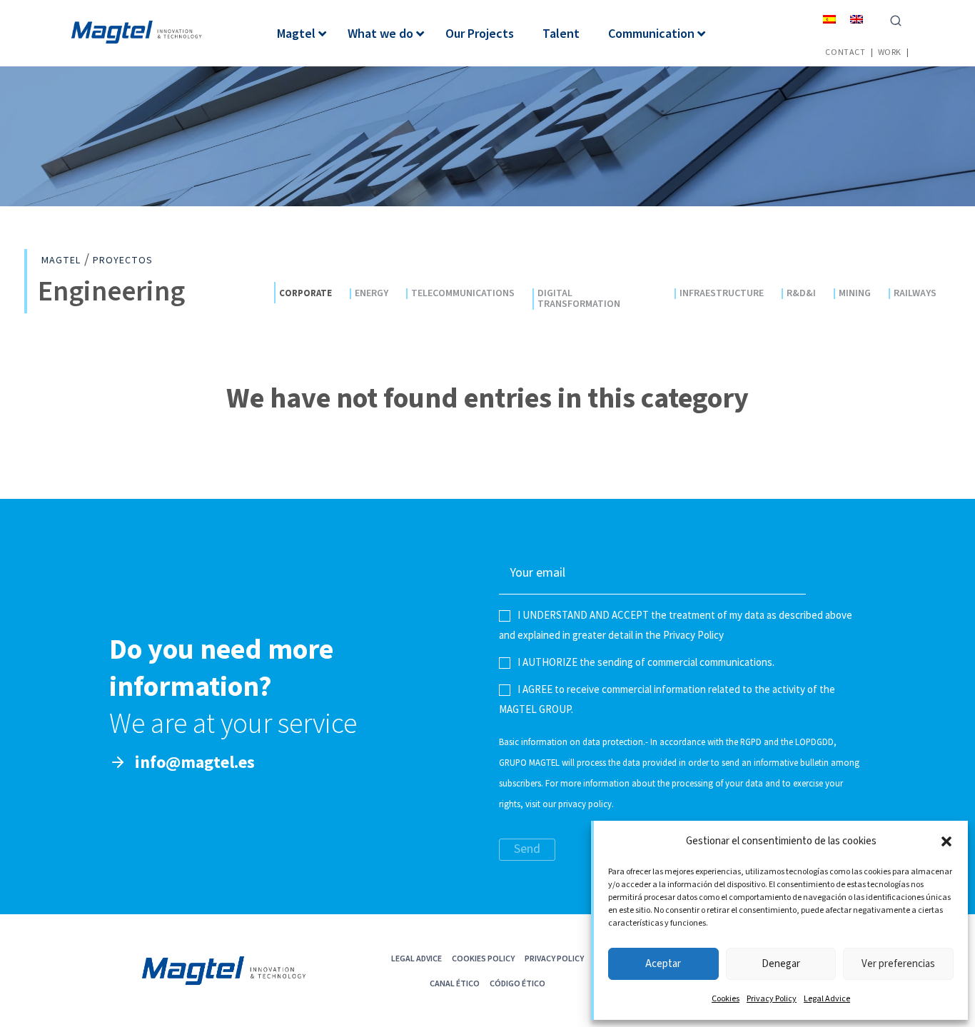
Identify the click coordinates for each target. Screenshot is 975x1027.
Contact (845, 51)
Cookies (725, 999)
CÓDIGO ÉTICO (517, 983)
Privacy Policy (772, 999)
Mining (855, 293)
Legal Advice (827, 999)
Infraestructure (722, 293)
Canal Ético (455, 983)
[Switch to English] (856, 19)
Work (889, 51)
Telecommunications (463, 293)
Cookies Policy (483, 958)
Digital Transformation (578, 299)
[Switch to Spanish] (829, 19)
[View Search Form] (896, 19)
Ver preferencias (898, 963)
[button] (946, 841)
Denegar (781, 963)
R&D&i (801, 293)
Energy (371, 293)
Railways (915, 293)
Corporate (305, 293)
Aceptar (663, 963)
